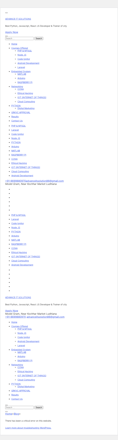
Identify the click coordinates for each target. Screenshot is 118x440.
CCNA (21, 89)
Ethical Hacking (25, 93)
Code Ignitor (24, 59)
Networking (17, 86)
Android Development (28, 63)
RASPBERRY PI (25, 82)
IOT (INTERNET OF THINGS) (32, 97)
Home (14, 44)
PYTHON (16, 105)
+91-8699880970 (15, 180)
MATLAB (22, 74)
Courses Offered (19, 48)
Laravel (21, 67)
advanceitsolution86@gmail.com (45, 180)
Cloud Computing (26, 101)
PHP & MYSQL (25, 50)
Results (15, 116)
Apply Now (11, 32)
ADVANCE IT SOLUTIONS (18, 19)
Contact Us (17, 120)
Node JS (22, 54)
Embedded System (21, 71)
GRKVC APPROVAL (20, 112)
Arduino (21, 78)
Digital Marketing (26, 108)
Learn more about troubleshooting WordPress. (28, 427)
